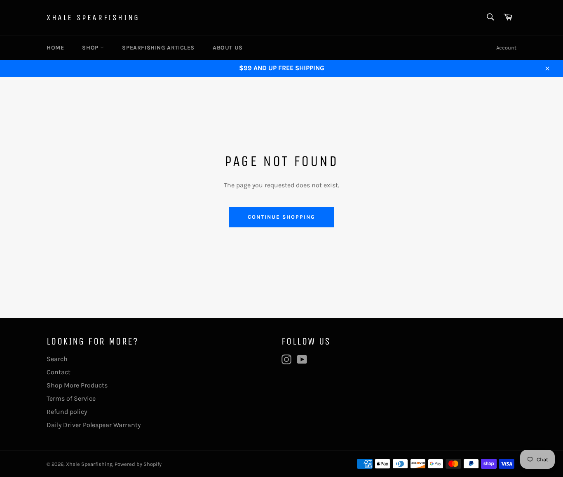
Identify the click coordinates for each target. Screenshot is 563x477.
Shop (91, 47)
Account (506, 48)
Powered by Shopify (138, 464)
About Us (228, 47)
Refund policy (67, 412)
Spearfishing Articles (158, 47)
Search (57, 359)
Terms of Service (71, 398)
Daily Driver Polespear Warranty (94, 425)
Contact (58, 372)
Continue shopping (281, 217)
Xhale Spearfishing (93, 17)
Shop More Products (77, 385)
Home (55, 47)
